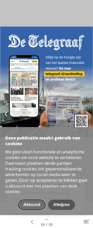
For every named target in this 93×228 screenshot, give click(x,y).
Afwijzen (61, 204)
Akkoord (31, 204)
